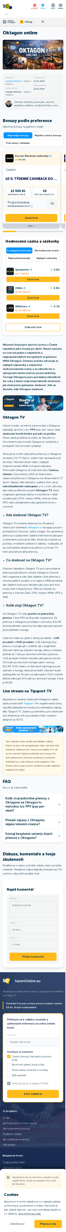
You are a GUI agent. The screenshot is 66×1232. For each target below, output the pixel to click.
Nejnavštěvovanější (19, 258)
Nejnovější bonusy (17, 135)
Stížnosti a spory (12, 1167)
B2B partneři (19, 1075)
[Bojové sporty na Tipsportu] (33, 403)
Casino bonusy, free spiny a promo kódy (32, 1058)
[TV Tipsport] (33, 729)
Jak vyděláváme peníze (16, 1139)
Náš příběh (9, 1144)
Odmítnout (17, 1223)
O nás (6, 1117)
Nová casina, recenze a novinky (30, 1070)
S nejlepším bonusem (19, 250)
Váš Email (11, 1035)
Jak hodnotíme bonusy (16, 1128)
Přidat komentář (33, 956)
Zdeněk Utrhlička (13, 81)
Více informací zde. (29, 1213)
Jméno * (13, 923)
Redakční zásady (12, 1134)
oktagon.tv (35, 527)
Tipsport (28, 703)
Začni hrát (31, 217)
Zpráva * (13, 899)
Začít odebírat (33, 1093)
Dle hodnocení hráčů (47, 250)
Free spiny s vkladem (18, 143)
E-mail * (13, 938)
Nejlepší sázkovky (47, 258)
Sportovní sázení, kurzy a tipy (28, 1064)
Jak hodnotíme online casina (20, 1123)
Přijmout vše (48, 1223)
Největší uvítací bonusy (48, 135)
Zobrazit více (33, 327)
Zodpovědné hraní (14, 1162)
